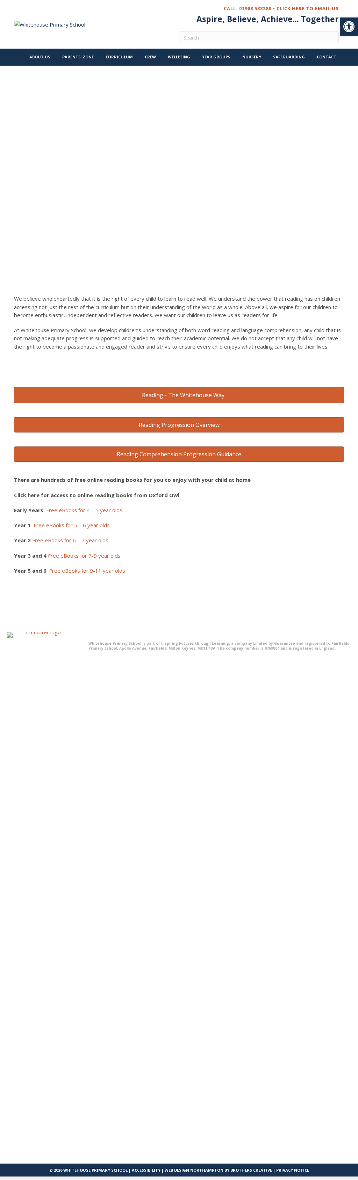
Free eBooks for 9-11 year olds (87, 570)
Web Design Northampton (194, 1170)
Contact (326, 56)
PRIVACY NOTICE (292, 1170)
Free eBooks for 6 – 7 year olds (70, 540)
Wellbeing (179, 56)
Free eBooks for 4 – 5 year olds (84, 510)
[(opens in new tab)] (40, 893)
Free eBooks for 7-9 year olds (84, 555)
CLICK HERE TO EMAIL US (308, 8)
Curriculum (119, 56)
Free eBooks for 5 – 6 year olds (72, 525)
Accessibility (146, 1170)
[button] (349, 26)
